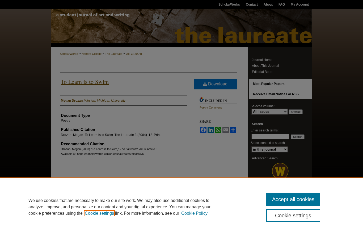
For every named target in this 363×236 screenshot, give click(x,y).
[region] (181, 206)
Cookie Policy (194, 213)
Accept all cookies (293, 199)
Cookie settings (99, 213)
